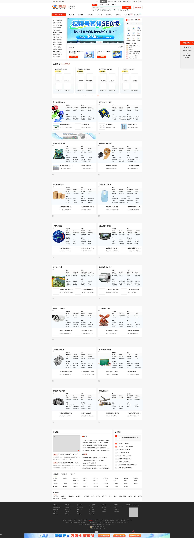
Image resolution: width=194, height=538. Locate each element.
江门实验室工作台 (132, 371)
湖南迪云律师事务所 (131, 58)
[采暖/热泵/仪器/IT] (58, 236)
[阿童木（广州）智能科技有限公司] (74, 262)
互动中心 (118, 1)
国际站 (141, 1)
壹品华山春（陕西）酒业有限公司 (88, 292)
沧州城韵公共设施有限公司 (133, 209)
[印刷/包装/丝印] (58, 195)
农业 (54, 39)
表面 (61, 20)
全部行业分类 (58, 14)
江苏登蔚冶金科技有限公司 (86, 168)
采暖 (54, 34)
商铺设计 (138, 23)
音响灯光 (55, 54)
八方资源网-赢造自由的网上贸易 (63, 7)
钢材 (59, 42)
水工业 (58, 32)
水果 (61, 39)
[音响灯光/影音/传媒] (58, 401)
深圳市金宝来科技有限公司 (133, 374)
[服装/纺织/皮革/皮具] (104, 154)
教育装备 (57, 51)
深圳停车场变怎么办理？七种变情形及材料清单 (117, 330)
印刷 (54, 30)
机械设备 (60, 49)
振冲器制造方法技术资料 (106, 10)
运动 (61, 51)
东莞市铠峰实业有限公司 (133, 127)
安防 (54, 44)
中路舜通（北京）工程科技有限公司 (135, 251)
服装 (54, 27)
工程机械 (55, 49)
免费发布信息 (138, 7)
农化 (56, 39)
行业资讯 (99, 14)
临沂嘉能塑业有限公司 (86, 209)
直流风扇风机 (120, 10)
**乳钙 (114, 10)
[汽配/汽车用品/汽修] (104, 236)
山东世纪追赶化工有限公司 (65, 168)
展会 (56, 56)
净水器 (54, 32)
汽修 (61, 37)
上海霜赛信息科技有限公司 (65, 209)
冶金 (56, 42)
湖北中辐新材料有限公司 (133, 168)
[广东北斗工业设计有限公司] (74, 180)
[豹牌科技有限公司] (74, 221)
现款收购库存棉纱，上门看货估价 (133, 45)
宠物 (60, 47)
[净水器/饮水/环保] (104, 195)
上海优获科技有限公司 (110, 127)
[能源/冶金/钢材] (104, 277)
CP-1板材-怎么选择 (86, 165)
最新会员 (128, 43)
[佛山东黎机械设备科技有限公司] (74, 139)
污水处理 (60, 44)
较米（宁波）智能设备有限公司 (87, 374)
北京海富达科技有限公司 (60, 69)
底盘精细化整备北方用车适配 (113, 248)
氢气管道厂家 (109, 124)
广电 (54, 51)
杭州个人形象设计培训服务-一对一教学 (115, 371)
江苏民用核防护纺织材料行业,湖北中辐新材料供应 (139, 165)
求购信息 (90, 14)
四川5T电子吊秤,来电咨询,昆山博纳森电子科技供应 (93, 248)
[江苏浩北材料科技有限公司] (120, 221)
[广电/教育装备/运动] (104, 360)
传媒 (61, 54)
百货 (58, 47)
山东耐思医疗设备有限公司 (128, 69)
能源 (54, 42)
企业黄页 (80, 14)
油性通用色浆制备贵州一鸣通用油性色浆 (69, 124)
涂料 (59, 20)
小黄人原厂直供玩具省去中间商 (135, 330)
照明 (54, 22)
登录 (97, 1)
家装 (59, 25)
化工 (54, 20)
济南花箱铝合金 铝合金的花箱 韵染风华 (137, 206)
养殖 (59, 39)
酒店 (61, 25)
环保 (61, 32)
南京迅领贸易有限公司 (132, 56)
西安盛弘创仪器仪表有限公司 (66, 251)
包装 (56, 30)
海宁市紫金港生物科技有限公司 (66, 292)
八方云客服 (127, 14)
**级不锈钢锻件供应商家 (133, 289)
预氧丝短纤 (129, 48)
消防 (56, 44)
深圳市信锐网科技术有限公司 (133, 54)
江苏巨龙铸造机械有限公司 (65, 374)
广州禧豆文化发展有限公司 (133, 52)
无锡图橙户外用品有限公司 (111, 168)
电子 (56, 22)
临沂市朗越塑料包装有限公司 (87, 333)
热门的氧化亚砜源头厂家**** (67, 165)
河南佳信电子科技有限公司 (65, 333)
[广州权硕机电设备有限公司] (120, 139)
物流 (54, 56)
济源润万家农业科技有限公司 (112, 292)
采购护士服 (129, 50)
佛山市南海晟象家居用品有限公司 (113, 209)
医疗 (61, 42)
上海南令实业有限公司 (132, 292)
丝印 (59, 30)
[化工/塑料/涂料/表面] (58, 112)
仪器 (59, 34)
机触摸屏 (127, 10)
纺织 (56, 27)
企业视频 (108, 14)
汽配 (54, 37)
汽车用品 (57, 37)
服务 (59, 56)
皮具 (61, 27)
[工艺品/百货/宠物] (104, 319)
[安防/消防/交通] (58, 319)
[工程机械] (58, 360)
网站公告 (134, 43)
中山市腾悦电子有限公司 (133, 333)
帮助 (130, 1)
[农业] (58, 277)
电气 (59, 22)
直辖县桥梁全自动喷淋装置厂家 (135, 248)
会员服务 (136, 14)
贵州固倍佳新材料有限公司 (86, 127)
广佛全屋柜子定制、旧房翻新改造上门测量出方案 (117, 206)
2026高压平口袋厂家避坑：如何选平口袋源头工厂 (93, 330)
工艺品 (54, 47)
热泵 (56, 34)
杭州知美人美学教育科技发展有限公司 (114, 374)
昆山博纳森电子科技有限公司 (87, 251)
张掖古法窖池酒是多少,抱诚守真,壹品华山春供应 (92, 289)
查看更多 (121, 47)
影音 (59, 54)
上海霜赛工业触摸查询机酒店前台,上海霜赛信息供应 (72, 206)
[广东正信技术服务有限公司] (120, 180)
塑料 (56, 20)
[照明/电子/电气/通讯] (104, 112)
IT (60, 30)
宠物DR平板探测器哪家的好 (66, 330)
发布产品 (129, 23)
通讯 (61, 22)
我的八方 (109, 1)
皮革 (59, 27)
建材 (56, 25)
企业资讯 (118, 14)
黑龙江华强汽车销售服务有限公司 (113, 251)
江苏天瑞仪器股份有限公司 (83, 69)
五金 (54, 25)
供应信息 (71, 14)
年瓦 (93, 10)
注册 (139, 20)
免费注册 (103, 1)
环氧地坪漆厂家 (85, 124)
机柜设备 (97, 10)
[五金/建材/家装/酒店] (58, 154)
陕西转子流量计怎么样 (65, 248)
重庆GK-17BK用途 (132, 124)
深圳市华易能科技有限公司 (111, 333)
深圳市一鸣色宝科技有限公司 (66, 127)
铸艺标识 (101, 69)
